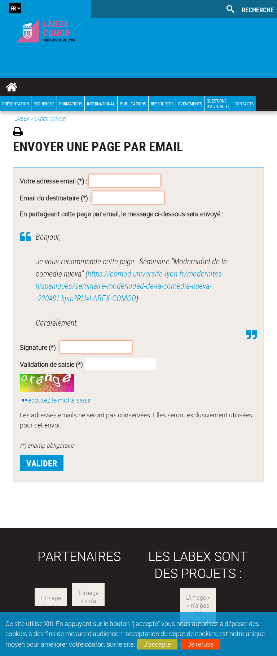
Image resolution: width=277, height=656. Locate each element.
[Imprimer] (20, 133)
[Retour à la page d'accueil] (45, 29)
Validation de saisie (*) (51, 364)
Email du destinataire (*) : (55, 198)
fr (13, 8)
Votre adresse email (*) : (53, 180)
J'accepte (157, 644)
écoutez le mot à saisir (59, 400)
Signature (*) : (39, 347)
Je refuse (201, 644)
